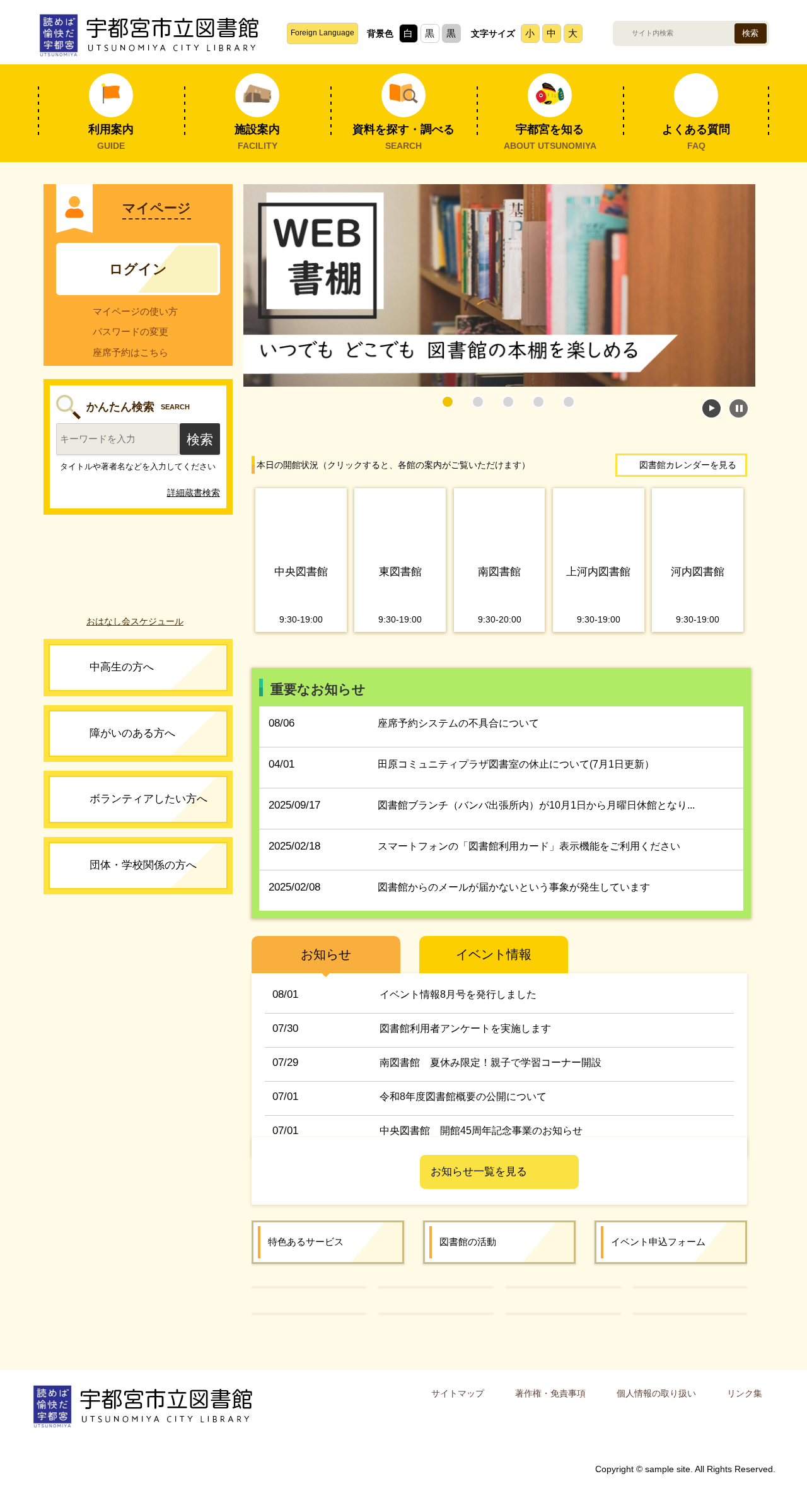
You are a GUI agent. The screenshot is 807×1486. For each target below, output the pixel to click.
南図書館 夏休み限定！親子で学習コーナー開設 (490, 1062)
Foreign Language (322, 32)
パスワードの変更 (130, 331)
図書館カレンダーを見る (687, 465)
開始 (711, 408)
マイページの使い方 (135, 311)
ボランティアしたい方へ (148, 799)
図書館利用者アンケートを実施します (465, 1028)
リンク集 (744, 1393)
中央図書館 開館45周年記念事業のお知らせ (481, 1130)
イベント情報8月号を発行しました (458, 994)
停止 (738, 408)
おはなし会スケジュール (134, 621)
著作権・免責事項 (550, 1393)
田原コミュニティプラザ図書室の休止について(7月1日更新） (516, 764)
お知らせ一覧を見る (479, 1172)
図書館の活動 (467, 1241)
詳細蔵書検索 (193, 493)
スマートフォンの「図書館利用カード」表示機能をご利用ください (529, 846)
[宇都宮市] (309, 1285)
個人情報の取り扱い (656, 1393)
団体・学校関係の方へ (143, 865)
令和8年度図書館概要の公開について (463, 1096)
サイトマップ (457, 1393)
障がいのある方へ (132, 733)
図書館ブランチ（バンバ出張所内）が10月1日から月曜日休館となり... (536, 805)
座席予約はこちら (130, 352)
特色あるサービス (306, 1241)
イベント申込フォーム (658, 1241)
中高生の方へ (122, 667)
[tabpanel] (499, 285)
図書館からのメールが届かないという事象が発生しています (514, 887)
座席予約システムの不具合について (458, 723)
